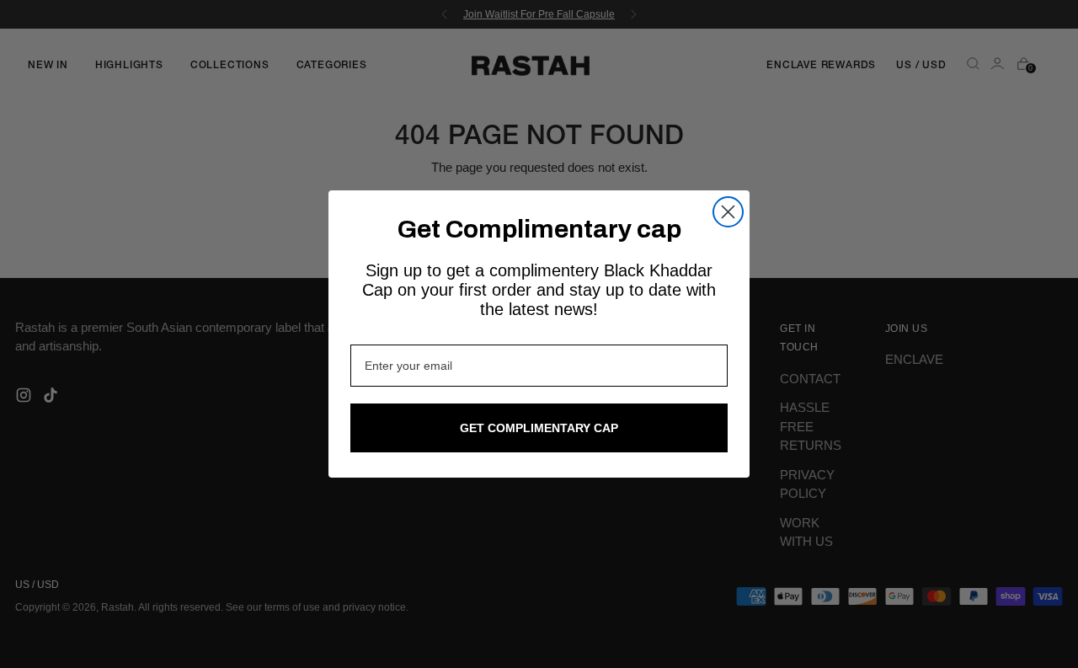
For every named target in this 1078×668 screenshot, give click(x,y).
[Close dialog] (728, 212)
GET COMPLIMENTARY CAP (539, 428)
